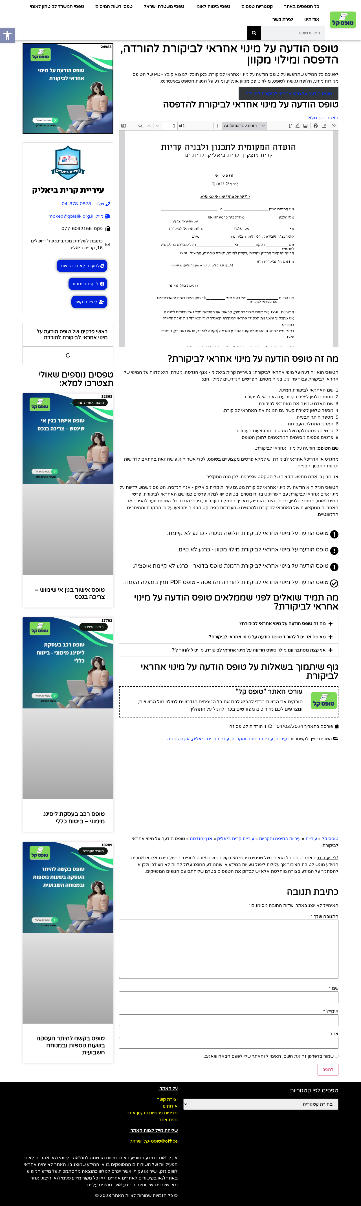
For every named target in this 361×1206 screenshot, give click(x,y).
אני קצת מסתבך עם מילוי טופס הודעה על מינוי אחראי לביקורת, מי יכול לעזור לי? (249, 650)
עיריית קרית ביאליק (210, 739)
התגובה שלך (324, 916)
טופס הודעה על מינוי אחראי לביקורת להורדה (288, 93)
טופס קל (330, 838)
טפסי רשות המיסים (114, 6)
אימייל (330, 1011)
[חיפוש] (254, 33)
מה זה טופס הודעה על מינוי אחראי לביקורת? (282, 623)
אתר (334, 1033)
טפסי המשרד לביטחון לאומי (57, 6)
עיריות (281, 739)
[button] (228, 623)
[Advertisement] (228, 790)
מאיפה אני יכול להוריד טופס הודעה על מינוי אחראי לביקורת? (267, 637)
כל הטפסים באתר (301, 6)
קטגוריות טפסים (257, 6)
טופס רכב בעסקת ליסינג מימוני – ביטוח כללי (74, 817)
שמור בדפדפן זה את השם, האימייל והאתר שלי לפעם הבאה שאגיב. (269, 1056)
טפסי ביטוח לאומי (212, 6)
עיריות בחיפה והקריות (252, 739)
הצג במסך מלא (323, 118)
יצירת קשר (282, 19)
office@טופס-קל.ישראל (154, 1141)
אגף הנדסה (178, 739)
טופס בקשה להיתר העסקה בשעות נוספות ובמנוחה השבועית (70, 1045)
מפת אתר (168, 1120)
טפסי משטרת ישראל (164, 6)
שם (333, 988)
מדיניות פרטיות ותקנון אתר (152, 1113)
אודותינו (311, 19)
